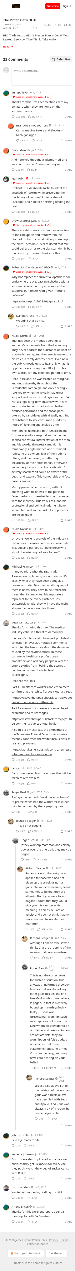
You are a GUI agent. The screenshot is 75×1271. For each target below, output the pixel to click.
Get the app (56, 1253)
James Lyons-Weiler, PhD (12, 26)
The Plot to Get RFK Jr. (20, 20)
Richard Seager (26, 820)
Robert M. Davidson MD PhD (31, 267)
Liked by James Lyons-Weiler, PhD (32, 96)
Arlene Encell (20, 1206)
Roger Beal (19, 792)
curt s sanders (21, 1187)
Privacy (53, 1240)
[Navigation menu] (6, 6)
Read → (8, 46)
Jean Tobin (18, 178)
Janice (15, 768)
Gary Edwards (21, 150)
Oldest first (63, 59)
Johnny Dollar (21, 1135)
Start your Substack (27, 1253)
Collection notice (37, 1244)
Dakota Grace (25, 315)
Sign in (67, 6)
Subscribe (53, 6)
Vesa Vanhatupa (22, 622)
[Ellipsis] (70, 92)
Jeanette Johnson (23, 1154)
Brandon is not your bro (32, 125)
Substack (18, 1263)
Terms (64, 1240)
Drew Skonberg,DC (24, 220)
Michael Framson (23, 566)
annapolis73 (20, 92)
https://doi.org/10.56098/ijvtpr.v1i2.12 (37, 301)
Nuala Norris (20, 335)
